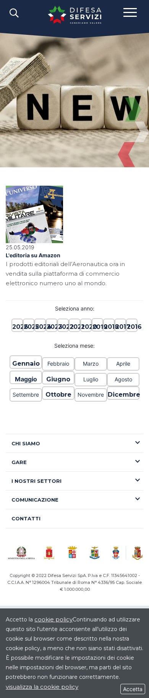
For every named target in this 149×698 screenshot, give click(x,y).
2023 (52, 326)
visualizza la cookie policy (42, 686)
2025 (29, 326)
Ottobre (58, 394)
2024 (40, 326)
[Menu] (130, 12)
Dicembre (123, 394)
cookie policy (53, 619)
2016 (132, 326)
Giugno (58, 379)
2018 (109, 326)
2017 (120, 326)
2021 (74, 326)
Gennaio (26, 363)
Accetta (132, 689)
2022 (63, 326)
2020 (86, 326)
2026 (17, 326)
